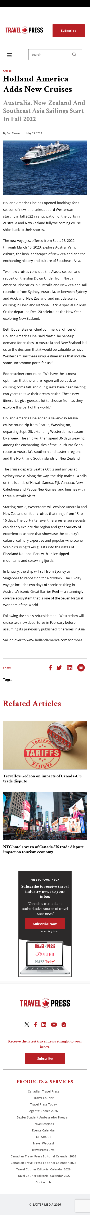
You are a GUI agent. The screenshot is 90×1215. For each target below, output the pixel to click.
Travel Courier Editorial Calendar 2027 (43, 1176)
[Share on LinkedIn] (69, 667)
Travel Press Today (43, 1104)
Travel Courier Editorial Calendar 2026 (43, 1169)
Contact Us (43, 1182)
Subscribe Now (45, 924)
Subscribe (68, 30)
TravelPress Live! (43, 1150)
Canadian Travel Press (43, 1091)
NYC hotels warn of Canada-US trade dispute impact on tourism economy (43, 849)
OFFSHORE (43, 1137)
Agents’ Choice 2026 (43, 1111)
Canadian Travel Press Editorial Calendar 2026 (43, 1156)
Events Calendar (43, 1130)
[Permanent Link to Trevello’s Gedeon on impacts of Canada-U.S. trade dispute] (45, 745)
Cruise (7, 70)
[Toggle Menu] (10, 55)
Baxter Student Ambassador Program (43, 1117)
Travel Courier (43, 1098)
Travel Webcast (43, 1143)
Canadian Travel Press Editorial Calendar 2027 (43, 1163)
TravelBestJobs (43, 1124)
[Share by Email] (81, 667)
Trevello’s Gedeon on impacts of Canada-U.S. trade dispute (42, 779)
